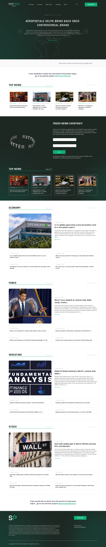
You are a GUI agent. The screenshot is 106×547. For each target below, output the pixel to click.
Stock (65, 4)
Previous (20, 31)
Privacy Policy (77, 525)
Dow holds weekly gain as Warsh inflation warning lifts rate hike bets (75, 445)
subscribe (91, 4)
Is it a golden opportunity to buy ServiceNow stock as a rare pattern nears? (75, 226)
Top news (31, 4)
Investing (58, 4)
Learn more (57, 239)
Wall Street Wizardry (63, 76)
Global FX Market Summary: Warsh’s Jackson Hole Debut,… (75, 372)
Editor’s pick (49, 4)
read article (53, 40)
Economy (39, 4)
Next (86, 31)
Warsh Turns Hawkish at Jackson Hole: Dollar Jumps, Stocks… (73, 301)
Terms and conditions (80, 527)
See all (48, 85)
